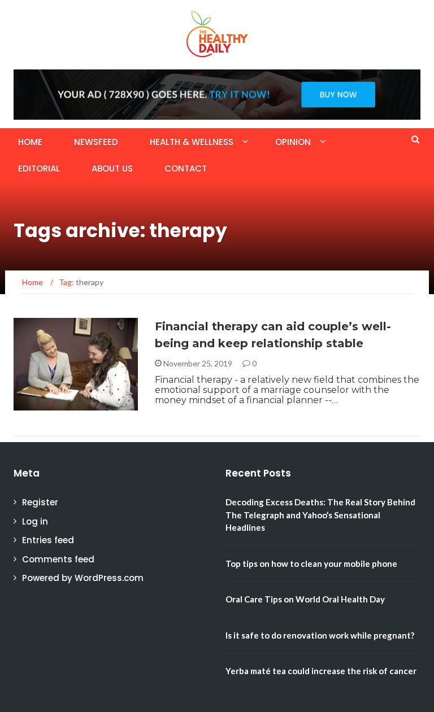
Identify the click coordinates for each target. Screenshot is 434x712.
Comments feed (58, 559)
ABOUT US (112, 168)
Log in (35, 521)
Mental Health (58, 404)
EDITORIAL (39, 168)
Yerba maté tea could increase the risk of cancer (320, 671)
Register (40, 502)
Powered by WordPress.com (83, 578)
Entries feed (48, 540)
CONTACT (185, 168)
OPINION (293, 142)
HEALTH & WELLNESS (191, 142)
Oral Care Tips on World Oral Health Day (305, 599)
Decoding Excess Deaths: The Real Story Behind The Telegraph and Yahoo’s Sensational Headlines (320, 514)
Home (30, 142)
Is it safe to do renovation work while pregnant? (319, 635)
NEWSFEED (96, 142)
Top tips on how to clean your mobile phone (311, 563)
